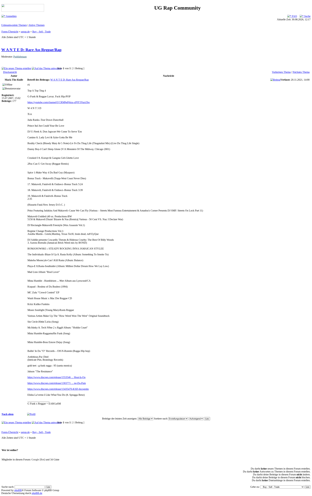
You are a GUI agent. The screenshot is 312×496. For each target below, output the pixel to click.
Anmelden (11, 16)
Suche (307, 16)
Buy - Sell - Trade (41, 31)
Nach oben (7, 414)
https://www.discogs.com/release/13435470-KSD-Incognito (58, 389)
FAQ (294, 16)
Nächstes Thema (301, 72)
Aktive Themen (36, 25)
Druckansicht (10, 72)
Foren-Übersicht (9, 31)
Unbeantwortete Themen (14, 25)
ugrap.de (25, 31)
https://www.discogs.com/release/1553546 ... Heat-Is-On (56, 377)
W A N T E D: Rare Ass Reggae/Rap (31, 50)
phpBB (18, 490)
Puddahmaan (20, 56)
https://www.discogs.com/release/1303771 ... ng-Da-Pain (56, 383)
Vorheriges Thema (281, 72)
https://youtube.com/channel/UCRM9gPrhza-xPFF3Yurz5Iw (58, 102)
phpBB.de (37, 493)
